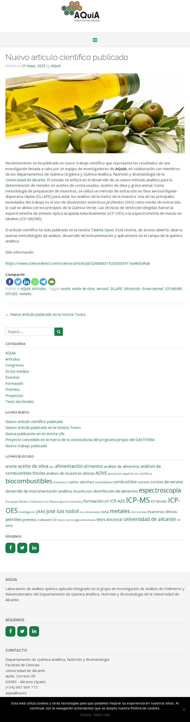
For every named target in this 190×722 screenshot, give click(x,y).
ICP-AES (117, 501)
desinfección (82, 491)
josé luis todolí (62, 511)
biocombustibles (28, 481)
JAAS (40, 511)
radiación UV (47, 519)
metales (25, 293)
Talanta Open (102, 229)
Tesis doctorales (19, 401)
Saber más (102, 715)
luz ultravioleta (89, 512)
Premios (12, 389)
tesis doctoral (109, 519)
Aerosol (102, 288)
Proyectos (14, 395)
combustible (125, 482)
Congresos (14, 364)
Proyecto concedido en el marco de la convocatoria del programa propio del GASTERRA (79, 439)
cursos (143, 481)
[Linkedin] (26, 281)
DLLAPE (116, 288)
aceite (65, 288)
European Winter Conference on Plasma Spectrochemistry (43, 501)
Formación (14, 383)
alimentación (69, 466)
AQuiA (55, 65)
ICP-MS (138, 500)
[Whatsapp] (35, 281)
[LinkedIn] (34, 548)
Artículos (39, 288)
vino (9, 525)
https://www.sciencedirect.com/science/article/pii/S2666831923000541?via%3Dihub (77, 263)
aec (51, 466)
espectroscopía (160, 490)
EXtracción (132, 288)
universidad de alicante (149, 519)
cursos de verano (166, 482)
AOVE (101, 473)
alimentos (93, 466)
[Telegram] (43, 281)
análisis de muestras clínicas (70, 473)
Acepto (85, 715)
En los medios (17, 371)
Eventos (12, 377)
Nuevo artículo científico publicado (34, 421)
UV (178, 520)
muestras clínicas (162, 511)
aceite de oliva (83, 288)
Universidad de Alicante (25, 179)
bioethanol (60, 482)
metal (104, 512)
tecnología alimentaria (80, 520)
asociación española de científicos (130, 473)
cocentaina (103, 482)
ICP (106, 501)
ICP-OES (11, 293)
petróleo (13, 519)
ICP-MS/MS (173, 288)
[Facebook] (9, 281)
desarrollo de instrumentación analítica (38, 491)
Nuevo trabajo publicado (26, 445)
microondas (138, 512)
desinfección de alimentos (115, 491)
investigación (27, 512)
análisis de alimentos (122, 466)
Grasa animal (152, 288)
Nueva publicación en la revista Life (35, 433)
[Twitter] (18, 281)
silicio (61, 520)
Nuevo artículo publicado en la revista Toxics (45, 314)
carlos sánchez (81, 481)
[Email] (51, 281)
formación (93, 501)
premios (30, 519)
